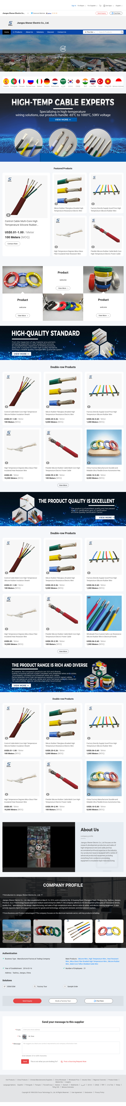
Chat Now (117, 13)
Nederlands (74, 1085)
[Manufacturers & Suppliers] (18, 5)
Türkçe (118, 1085)
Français (38, 1085)
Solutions (40, 32)
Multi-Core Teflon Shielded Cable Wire (84, 964)
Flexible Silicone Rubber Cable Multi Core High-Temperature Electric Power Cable (106, 252)
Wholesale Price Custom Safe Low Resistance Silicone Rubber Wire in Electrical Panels (104, 635)
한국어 (90, 1085)
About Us (29, 32)
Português (28, 1085)
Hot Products (10, 1080)
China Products (22, 1080)
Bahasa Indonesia (68, 1087)
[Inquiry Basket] (100, 6)
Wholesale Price (74, 1080)
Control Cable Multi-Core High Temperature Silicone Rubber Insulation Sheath (21, 223)
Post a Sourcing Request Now (73, 1061)
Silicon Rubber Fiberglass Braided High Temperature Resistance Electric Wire (68, 209)
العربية (83, 1085)
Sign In (74, 6)
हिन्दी (103, 1085)
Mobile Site (59, 1082)
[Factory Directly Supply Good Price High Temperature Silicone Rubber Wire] (104, 391)
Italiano (57, 1085)
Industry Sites (86, 1080)
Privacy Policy (99, 1092)
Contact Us (62, 32)
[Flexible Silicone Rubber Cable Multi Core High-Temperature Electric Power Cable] (63, 447)
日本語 (97, 1085)
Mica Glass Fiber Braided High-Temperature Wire (88, 961)
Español (20, 1085)
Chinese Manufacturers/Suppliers (41, 1080)
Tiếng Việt (55, 1087)
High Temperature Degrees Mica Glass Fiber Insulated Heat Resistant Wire (68, 252)
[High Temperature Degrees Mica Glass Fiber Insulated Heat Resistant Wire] (21, 447)
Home (6, 32)
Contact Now (13, 243)
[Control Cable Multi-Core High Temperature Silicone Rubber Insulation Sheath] (21, 391)
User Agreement (76, 1092)
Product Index (113, 1080)
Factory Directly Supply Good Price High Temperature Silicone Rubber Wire (106, 209)
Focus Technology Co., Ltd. (47, 1092)
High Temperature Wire (97, 959)
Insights (68, 1082)
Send (25, 1061)
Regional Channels (99, 1080)
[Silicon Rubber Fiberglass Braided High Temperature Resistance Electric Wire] (63, 391)
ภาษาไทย (110, 1085)
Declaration (88, 1092)
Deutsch (65, 1085)
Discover (50, 32)
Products (18, 32)
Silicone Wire (83, 959)
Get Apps (108, 6)
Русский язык (48, 1085)
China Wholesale (60, 1080)
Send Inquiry (102, 13)
